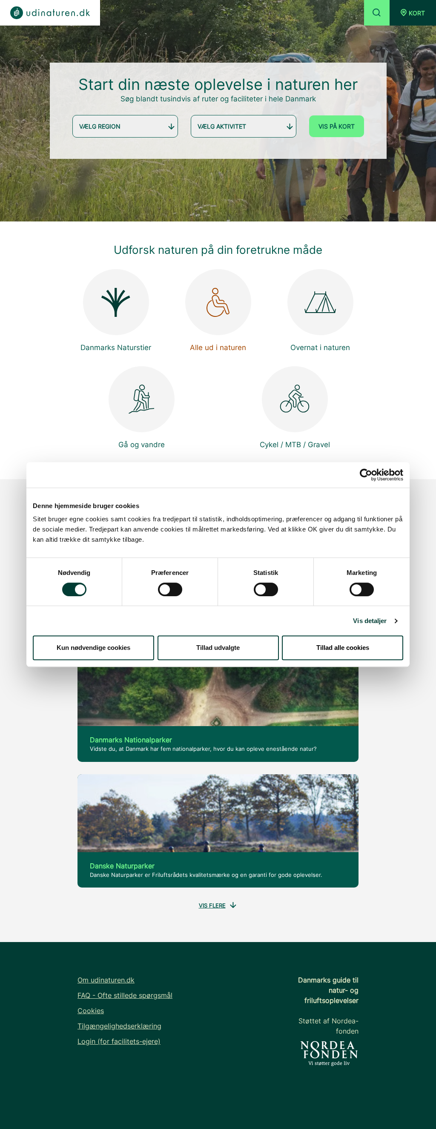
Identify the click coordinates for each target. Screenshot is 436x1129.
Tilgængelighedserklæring (119, 1026)
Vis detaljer (370, 620)
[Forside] (50, 12)
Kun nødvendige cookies (93, 647)
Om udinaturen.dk (106, 980)
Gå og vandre (141, 444)
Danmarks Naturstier (115, 347)
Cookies (90, 1010)
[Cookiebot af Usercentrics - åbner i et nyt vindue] (366, 474)
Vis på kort (336, 126)
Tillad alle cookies (342, 647)
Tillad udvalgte (218, 647)
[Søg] (377, 13)
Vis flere (212, 905)
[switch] (170, 589)
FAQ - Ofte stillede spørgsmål (124, 995)
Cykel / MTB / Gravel (295, 444)
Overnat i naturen (320, 347)
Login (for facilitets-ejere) (119, 1041)
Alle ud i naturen (218, 347)
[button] (413, 13)
